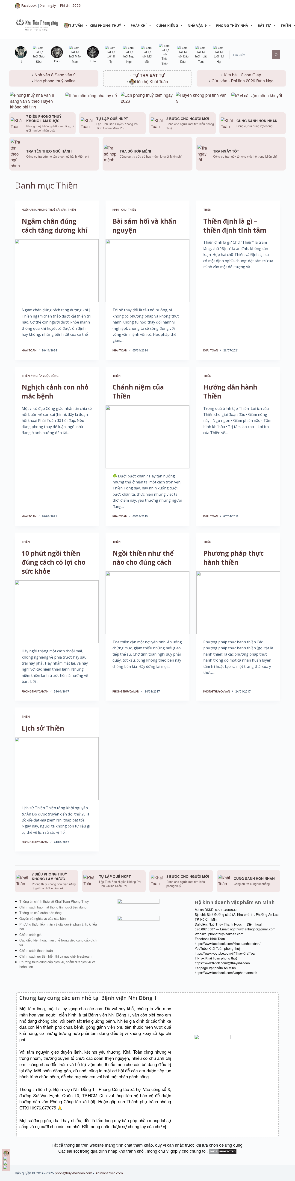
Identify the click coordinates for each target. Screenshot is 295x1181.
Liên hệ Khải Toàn (151, 81)
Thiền (72, 210)
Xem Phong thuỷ (105, 25)
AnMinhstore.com (109, 1173)
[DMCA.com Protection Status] (223, 1151)
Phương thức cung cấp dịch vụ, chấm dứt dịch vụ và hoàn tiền (57, 964)
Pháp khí (139, 25)
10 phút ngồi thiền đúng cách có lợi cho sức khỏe (54, 562)
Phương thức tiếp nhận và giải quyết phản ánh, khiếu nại (58, 926)
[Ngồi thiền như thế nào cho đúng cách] (147, 602)
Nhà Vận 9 (197, 25)
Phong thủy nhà (232, 25)
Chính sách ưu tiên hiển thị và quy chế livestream (55, 956)
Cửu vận (219, 81)
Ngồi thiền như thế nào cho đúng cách (143, 558)
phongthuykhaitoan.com (73, 1173)
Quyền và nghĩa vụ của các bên (42, 918)
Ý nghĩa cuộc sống (45, 376)
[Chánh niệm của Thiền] (147, 436)
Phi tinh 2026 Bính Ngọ (252, 81)
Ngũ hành (29, 210)
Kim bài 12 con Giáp (242, 75)
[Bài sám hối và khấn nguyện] (147, 270)
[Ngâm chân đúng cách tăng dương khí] (57, 270)
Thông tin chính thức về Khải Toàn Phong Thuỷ (54, 901)
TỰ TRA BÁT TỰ (149, 75)
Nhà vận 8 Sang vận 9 (55, 75)
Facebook (28, 5)
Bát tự (264, 25)
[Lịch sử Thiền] (57, 768)
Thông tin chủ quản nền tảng (40, 912)
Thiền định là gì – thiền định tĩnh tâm (234, 225)
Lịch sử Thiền (43, 728)
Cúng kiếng (167, 25)
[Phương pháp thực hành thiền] (238, 602)
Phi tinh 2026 (70, 5)
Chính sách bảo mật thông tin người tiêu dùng (52, 907)
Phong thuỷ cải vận (52, 210)
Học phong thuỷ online (55, 81)
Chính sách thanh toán (36, 950)
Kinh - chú (119, 210)
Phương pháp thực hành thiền (233, 558)
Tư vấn (76, 25)
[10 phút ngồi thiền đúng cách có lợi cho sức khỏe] (57, 611)
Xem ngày (48, 5)
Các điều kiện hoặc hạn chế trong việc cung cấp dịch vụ (58, 942)
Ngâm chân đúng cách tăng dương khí (54, 225)
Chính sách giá (30, 934)
